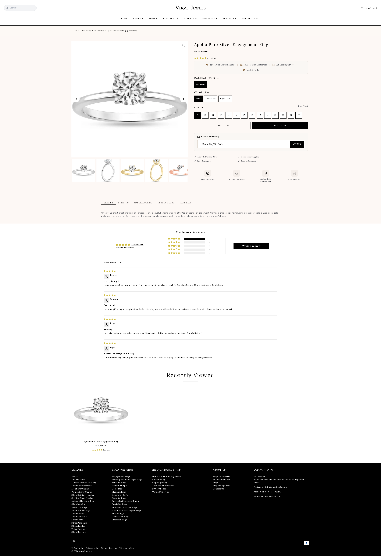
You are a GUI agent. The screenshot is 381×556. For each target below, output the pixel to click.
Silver (198, 98)
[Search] (7, 8)
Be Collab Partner (221, 479)
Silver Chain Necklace (81, 485)
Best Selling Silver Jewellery (93, 31)
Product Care (166, 203)
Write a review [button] (251, 245)
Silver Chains (77, 513)
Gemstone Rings (120, 495)
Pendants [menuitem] (228, 18)
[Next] (183, 99)
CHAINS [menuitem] (137, 18)
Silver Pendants (79, 523)
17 (260, 115)
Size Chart (303, 106)
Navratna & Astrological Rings (126, 510)
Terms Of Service (160, 492)
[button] (200, 58)
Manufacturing (143, 203)
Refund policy (77, 548)
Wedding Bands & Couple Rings (127, 479)
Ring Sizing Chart (221, 485)
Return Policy (158, 479)
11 (213, 115)
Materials (186, 203)
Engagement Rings (121, 476)
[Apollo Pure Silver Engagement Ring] (101, 410)
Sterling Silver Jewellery (82, 498)
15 (244, 115)
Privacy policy (93, 548)
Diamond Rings (119, 485)
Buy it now (280, 125)
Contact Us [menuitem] (248, 18)
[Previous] (76, 99)
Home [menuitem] (124, 18)
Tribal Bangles (78, 529)
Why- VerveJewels (221, 476)
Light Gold (225, 98)
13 (229, 115)
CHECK (297, 144)
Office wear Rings (120, 516)
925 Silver (200, 84)
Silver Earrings (78, 532)
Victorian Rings (119, 519)
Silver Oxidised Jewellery (83, 495)
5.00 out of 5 (137, 244)
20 (283, 115)
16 (252, 115)
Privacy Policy (159, 489)
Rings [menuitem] (152, 18)
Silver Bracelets (79, 516)
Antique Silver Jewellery (82, 501)
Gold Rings (117, 489)
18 (268, 115)
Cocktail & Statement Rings (125, 501)
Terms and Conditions (163, 485)
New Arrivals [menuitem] (170, 18)
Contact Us (218, 489)
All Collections (78, 479)
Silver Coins (77, 519)
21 (291, 115)
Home (76, 31)
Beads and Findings (80, 510)
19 (275, 115)
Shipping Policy (159, 482)
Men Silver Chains (80, 489)
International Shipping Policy (166, 476)
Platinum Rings (119, 492)
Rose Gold (211, 98)
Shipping (123, 203)
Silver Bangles (78, 504)
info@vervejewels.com (276, 487)
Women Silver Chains (81, 492)
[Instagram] (74, 541)
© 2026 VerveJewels (80, 551)
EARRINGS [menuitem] (189, 18)
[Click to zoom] (183, 45)
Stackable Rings (119, 504)
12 (221, 115)
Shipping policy (126, 548)
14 (236, 115)
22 (299, 115)
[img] (110, 271)
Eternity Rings (119, 498)
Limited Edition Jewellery (83, 482)
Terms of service (109, 548)
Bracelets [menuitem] (208, 18)
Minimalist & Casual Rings (124, 507)
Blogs (215, 482)
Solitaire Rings (119, 482)
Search (74, 476)
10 (205, 115)
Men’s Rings (118, 513)
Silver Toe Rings (79, 507)
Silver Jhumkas (78, 526)
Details (108, 203)
